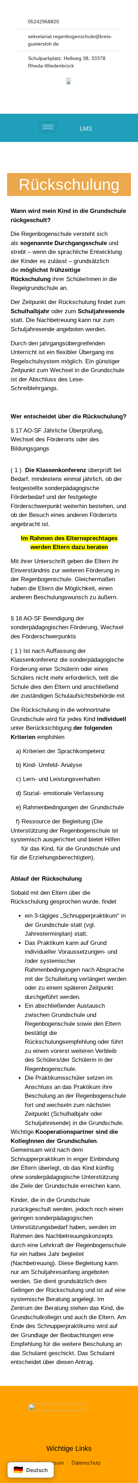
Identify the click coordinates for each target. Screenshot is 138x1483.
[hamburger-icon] (48, 127)
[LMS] (73, 128)
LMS (86, 128)
